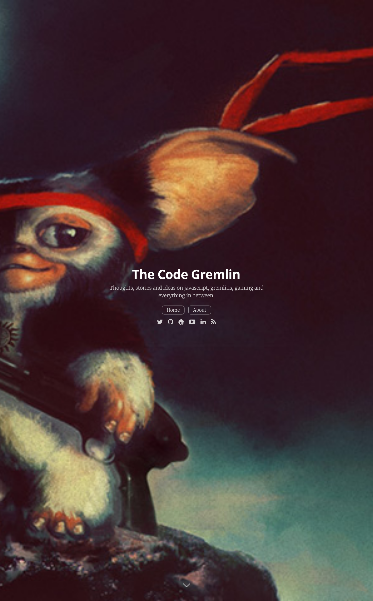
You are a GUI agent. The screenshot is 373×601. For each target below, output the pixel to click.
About (199, 310)
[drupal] (181, 322)
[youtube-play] (192, 322)
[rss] (213, 322)
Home (173, 310)
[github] (170, 322)
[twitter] (160, 322)
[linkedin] (203, 322)
